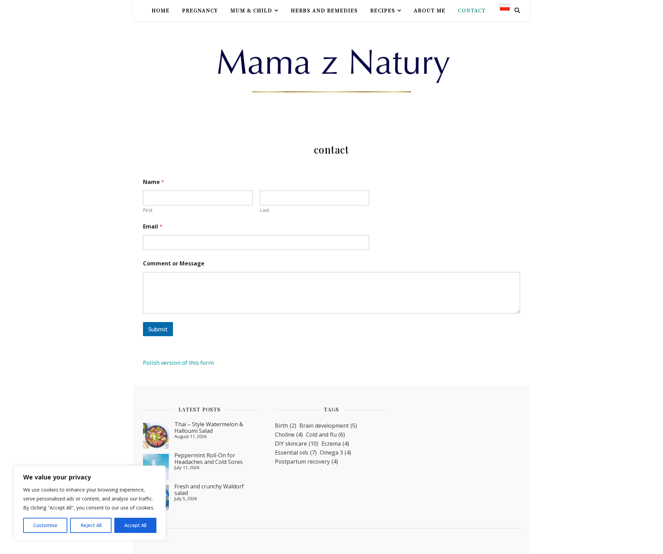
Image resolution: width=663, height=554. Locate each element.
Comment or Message (173, 263)
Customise (45, 525)
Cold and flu (325, 434)
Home (161, 10)
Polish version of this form (178, 363)
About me (429, 10)
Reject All (91, 525)
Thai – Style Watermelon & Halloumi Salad (208, 427)
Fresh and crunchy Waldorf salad (209, 489)
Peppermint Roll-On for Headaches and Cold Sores (208, 458)
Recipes (382, 10)
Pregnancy (200, 10)
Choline (289, 434)
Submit (158, 329)
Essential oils (296, 452)
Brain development (328, 425)
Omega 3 (335, 452)
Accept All (135, 525)
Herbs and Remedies (324, 10)
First (148, 210)
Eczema (335, 443)
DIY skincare (296, 443)
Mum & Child (251, 10)
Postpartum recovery (306, 461)
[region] (90, 503)
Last (264, 210)
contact (472, 10)
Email (153, 226)
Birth (285, 425)
